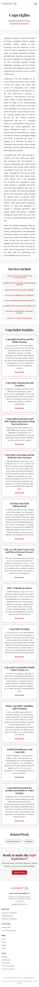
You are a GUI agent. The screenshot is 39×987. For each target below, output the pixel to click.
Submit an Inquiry (19, 872)
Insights (4, 945)
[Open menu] (35, 4)
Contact (4, 942)
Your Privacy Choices (8, 969)
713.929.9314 (20, 901)
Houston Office (6, 927)
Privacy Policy (6, 963)
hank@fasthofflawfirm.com (19, 904)
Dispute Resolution (7, 916)
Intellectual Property (13, 841)
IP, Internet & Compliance (9, 919)
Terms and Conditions (8, 966)
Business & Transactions (9, 913)
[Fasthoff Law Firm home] (9, 4)
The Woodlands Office (9, 930)
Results (4, 948)
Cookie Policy (6, 960)
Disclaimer (5, 957)
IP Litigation (29, 841)
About (3, 939)
